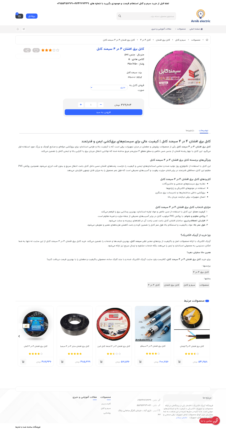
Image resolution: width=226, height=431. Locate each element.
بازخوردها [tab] (190, 130)
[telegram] (23, 29)
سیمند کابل (132, 72)
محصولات (181, 29)
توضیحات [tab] (203, 130)
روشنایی (107, 413)
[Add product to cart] (179, 362)
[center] (120, 16)
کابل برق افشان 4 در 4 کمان (35, 346)
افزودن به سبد (103, 112)
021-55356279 (147, 405)
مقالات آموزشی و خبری (161, 29)
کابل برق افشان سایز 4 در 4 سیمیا (74, 346)
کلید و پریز (106, 403)
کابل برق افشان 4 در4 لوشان (192, 346)
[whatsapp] (17, 29)
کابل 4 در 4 (145, 40)
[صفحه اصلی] (207, 40)
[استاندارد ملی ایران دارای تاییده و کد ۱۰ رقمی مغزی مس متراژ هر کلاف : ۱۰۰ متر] (36, 324)
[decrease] (100, 104)
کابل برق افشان (163, 40)
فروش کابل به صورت (136, 87)
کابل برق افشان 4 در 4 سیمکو (152, 346)
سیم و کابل (180, 40)
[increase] (80, 104)
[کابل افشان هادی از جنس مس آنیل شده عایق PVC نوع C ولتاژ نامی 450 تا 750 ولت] (114, 324)
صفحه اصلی (195, 29)
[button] (207, 336)
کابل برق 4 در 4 (201, 272)
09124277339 (147, 400)
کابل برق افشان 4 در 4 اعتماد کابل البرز (113, 346)
